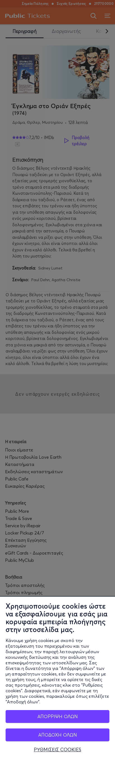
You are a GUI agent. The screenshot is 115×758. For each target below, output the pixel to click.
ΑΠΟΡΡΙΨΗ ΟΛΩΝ (57, 716)
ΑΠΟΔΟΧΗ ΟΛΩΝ (57, 735)
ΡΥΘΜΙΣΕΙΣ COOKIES (57, 749)
